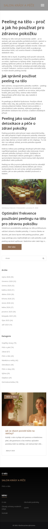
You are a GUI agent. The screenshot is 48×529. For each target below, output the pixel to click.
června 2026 (8, 286)
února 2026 (8, 303)
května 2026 (8, 290)
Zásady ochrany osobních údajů (11, 507)
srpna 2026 (8, 277)
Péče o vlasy (8, 369)
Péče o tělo (8, 356)
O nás (4, 502)
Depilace (7, 378)
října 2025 (7, 320)
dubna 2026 (8, 294)
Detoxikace (8, 365)
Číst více (11, 247)
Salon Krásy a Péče (19, 5)
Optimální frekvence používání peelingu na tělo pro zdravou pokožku (24, 218)
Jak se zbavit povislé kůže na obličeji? (20, 432)
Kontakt (5, 513)
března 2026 (8, 299)
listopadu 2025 (9, 316)
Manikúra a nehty (10, 360)
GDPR (26, 508)
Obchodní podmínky (31, 502)
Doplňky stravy (9, 343)
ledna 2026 (7, 307)
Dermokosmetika (10, 382)
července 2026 (9, 281)
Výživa (6, 373)
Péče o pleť (8, 347)
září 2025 (7, 325)
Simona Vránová (9, 208)
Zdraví (6, 352)
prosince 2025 (9, 312)
